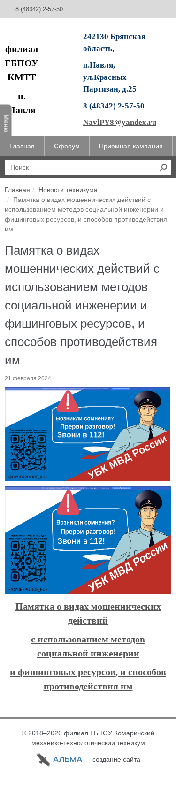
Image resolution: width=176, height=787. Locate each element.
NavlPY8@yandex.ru (119, 122)
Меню (6, 123)
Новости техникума (68, 189)
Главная (17, 189)
